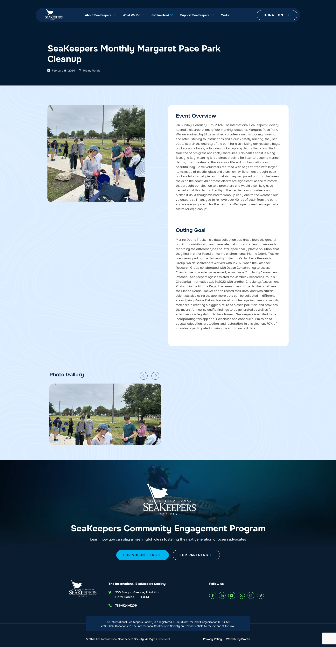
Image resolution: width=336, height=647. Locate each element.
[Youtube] (231, 595)
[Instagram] (251, 595)
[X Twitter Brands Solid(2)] (241, 595)
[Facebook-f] (212, 595)
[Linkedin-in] (222, 595)
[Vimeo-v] (260, 595)
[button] (144, 376)
